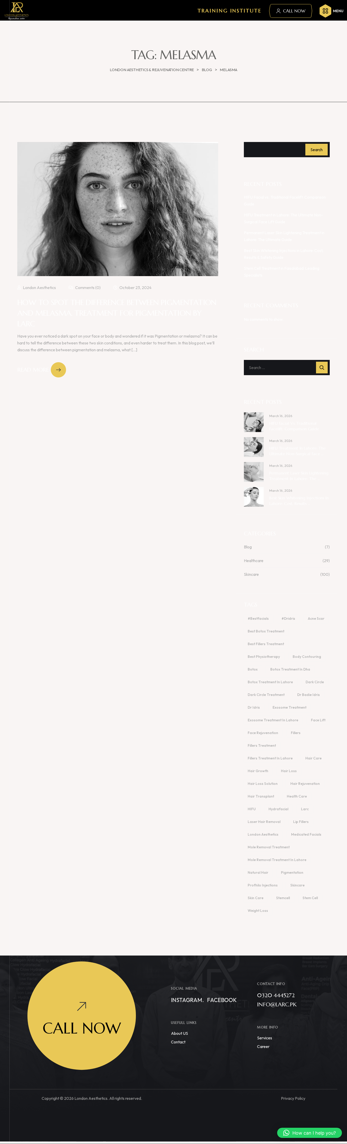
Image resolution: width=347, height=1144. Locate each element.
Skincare (251, 574)
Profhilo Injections (263, 885)
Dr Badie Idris (308, 694)
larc (305, 809)
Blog (248, 546)
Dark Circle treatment (266, 694)
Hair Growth (258, 771)
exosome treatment (289, 707)
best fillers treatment (266, 644)
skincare (297, 885)
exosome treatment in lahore (273, 720)
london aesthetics (263, 834)
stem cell (310, 898)
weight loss (258, 910)
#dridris (288, 618)
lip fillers (301, 821)
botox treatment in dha (290, 669)
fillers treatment (262, 745)
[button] (309, 1133)
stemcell (283, 898)
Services (264, 1037)
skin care (255, 898)
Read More (33, 369)
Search (316, 149)
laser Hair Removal (264, 821)
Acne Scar (316, 618)
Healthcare (253, 560)
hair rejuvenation (305, 783)
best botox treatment (266, 631)
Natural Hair (258, 872)
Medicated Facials (306, 834)
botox (253, 669)
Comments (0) (87, 287)
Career (263, 1046)
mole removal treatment (269, 847)
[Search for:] (287, 367)
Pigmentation (292, 872)
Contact (178, 1041)
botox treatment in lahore (270, 682)
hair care (313, 758)
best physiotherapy (264, 656)
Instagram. (187, 1000)
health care (297, 796)
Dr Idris (254, 707)
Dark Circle (315, 682)
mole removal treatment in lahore (277, 859)
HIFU (252, 809)
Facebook (221, 1000)
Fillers (296, 732)
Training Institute (229, 11)
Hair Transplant (261, 796)
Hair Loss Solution (263, 783)
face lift (318, 720)
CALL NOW (294, 11)
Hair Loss (289, 771)
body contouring (307, 656)
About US (179, 1033)
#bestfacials (258, 618)
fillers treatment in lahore (270, 758)
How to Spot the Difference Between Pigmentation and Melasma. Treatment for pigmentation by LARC (116, 313)
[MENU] (325, 11)
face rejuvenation (263, 732)
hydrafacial (278, 809)
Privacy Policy (293, 1098)
